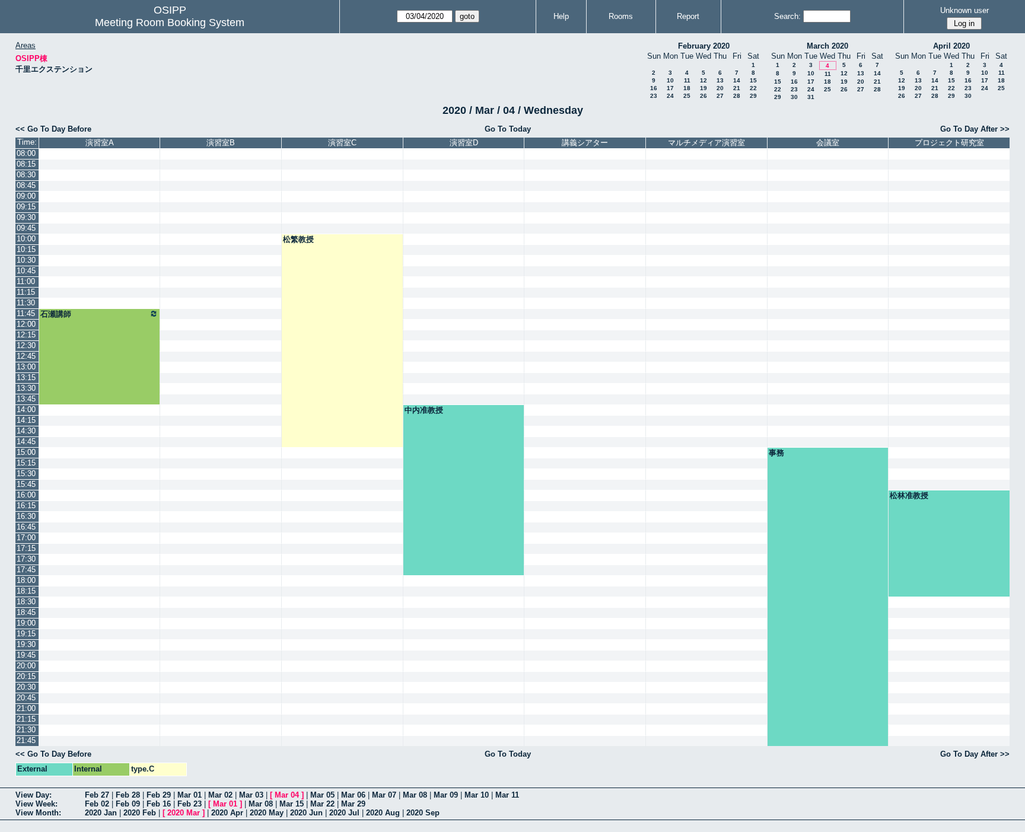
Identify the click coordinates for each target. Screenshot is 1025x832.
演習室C (342, 142)
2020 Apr (227, 812)
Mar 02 (220, 794)
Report (688, 16)
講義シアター (585, 142)
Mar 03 (251, 794)
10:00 (26, 238)
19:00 (26, 623)
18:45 (26, 612)
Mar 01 (189, 794)
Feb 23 (189, 803)
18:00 (26, 580)
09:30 (26, 217)
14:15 (26, 420)
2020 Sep (423, 812)
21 (736, 88)
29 (753, 96)
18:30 (26, 601)
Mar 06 (353, 794)
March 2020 (827, 46)
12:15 (26, 334)
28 (736, 96)
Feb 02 (97, 803)
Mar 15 (291, 803)
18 (686, 88)
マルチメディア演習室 (706, 142)
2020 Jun (306, 812)
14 (736, 80)
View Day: (33, 794)
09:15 (26, 206)
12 (703, 80)
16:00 (26, 494)
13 (720, 80)
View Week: (36, 803)
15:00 (26, 452)
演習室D (464, 142)
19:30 (26, 644)
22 (753, 88)
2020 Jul (344, 812)
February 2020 (704, 46)
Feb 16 (159, 803)
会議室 (827, 142)
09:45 (26, 228)
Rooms (621, 16)
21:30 (26, 729)
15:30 (26, 473)
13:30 (26, 388)
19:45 (26, 655)
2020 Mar (183, 812)
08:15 (26, 164)
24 (670, 96)
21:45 (26, 740)
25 (686, 96)
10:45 (26, 270)
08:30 (26, 174)
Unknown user (964, 10)
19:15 (26, 633)
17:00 (26, 537)
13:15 (26, 377)
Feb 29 (159, 794)
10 (670, 80)
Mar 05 (322, 794)
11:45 (26, 313)
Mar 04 (287, 794)
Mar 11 (507, 794)
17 (670, 88)
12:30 (26, 345)
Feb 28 (128, 794)
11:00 (26, 281)
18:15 (26, 590)
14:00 (26, 409)
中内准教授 (424, 410)
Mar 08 (415, 794)
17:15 (26, 548)
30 (794, 97)
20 (720, 88)
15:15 (26, 462)
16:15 (26, 505)
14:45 (26, 441)
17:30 (26, 558)
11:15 (26, 292)
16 (653, 88)
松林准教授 (909, 495)
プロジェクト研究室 (949, 142)
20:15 (26, 676)
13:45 (26, 398)
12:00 (26, 324)
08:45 (26, 185)
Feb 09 (128, 803)
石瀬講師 (55, 314)
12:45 (26, 356)
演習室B (220, 142)
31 (810, 97)
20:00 (26, 665)
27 (720, 96)
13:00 (26, 366)
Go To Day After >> (975, 129)
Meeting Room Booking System (169, 22)
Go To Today (508, 129)
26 (703, 96)
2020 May (267, 812)
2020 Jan (101, 812)
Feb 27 (97, 794)
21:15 (26, 719)
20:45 (26, 697)
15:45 (26, 484)
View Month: (38, 812)
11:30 (26, 302)
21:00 (26, 708)
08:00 (26, 153)
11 (687, 80)
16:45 (26, 526)
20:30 (26, 687)
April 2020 (951, 46)
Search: (787, 16)
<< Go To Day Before (53, 129)
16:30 (26, 516)
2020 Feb (139, 812)
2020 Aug (383, 812)
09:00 (26, 196)
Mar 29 (353, 803)
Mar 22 (322, 803)
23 (653, 96)
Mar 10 (476, 794)
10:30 (26, 260)
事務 (776, 452)
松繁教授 (298, 239)
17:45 (26, 569)
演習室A (99, 142)
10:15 (26, 249)
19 (703, 88)
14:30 (26, 430)
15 (753, 80)
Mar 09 (446, 794)
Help (561, 16)
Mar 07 (384, 794)
